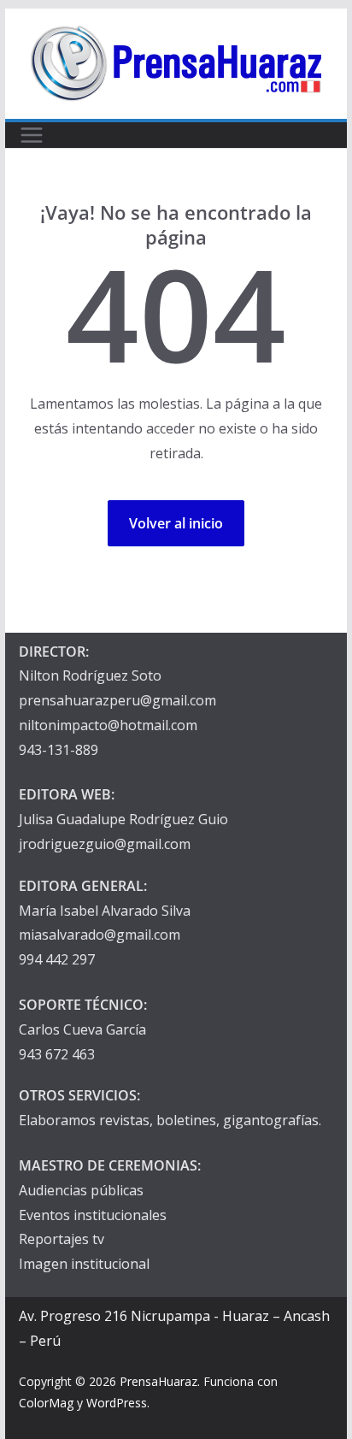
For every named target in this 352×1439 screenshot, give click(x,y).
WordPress (116, 1403)
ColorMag (46, 1403)
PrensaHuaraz (158, 1381)
